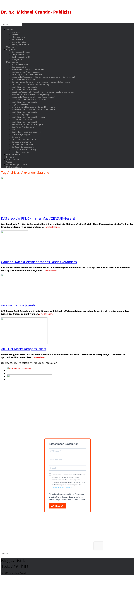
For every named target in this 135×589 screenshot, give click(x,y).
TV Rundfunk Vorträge (15, 159)
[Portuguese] (6, 377)
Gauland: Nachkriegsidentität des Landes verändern (39, 262)
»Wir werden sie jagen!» (18, 305)
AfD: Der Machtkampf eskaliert (23, 349)
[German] (6, 374)
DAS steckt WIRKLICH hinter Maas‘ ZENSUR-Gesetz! (38, 218)
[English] (6, 371)
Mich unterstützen (14, 167)
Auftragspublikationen (21, 44)
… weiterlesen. (52, 226)
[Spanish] (6, 380)
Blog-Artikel (11, 49)
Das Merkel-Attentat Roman (23, 127)
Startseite (10, 29)
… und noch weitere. (20, 152)
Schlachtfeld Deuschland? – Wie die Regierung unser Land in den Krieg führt (43, 77)
